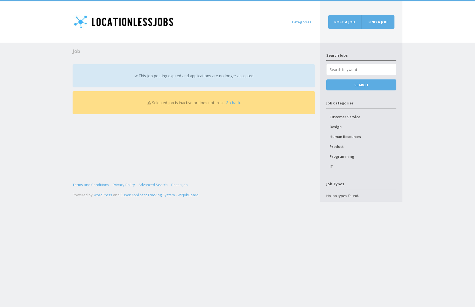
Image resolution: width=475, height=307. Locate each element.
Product (337, 146)
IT (331, 166)
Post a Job (179, 184)
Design (336, 126)
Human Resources (345, 136)
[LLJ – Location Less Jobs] (124, 21)
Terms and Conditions (91, 184)
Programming (342, 156)
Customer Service (345, 116)
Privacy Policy (124, 184)
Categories (301, 22)
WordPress (102, 194)
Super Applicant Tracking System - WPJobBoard (159, 194)
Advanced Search (153, 184)
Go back (233, 102)
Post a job (344, 22)
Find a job (378, 22)
